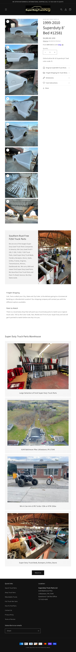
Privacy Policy (9, 615)
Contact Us (8, 610)
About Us (38, 573)
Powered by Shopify (45, 647)
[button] (6, 9)
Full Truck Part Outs (11, 601)
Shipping (45, 41)
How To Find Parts (10, 606)
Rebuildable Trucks (11, 597)
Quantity (45, 48)
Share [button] (47, 88)
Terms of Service (10, 619)
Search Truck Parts (11, 588)
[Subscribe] (38, 631)
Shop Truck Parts (10, 592)
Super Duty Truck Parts (35, 647)
